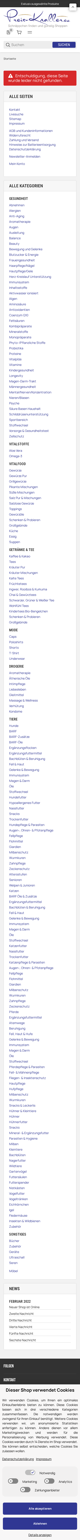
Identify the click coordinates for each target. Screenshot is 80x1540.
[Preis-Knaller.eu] (37, 18)
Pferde (14, 1012)
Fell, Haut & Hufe (21, 1034)
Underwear (17, 658)
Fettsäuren (16, 321)
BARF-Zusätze (19, 737)
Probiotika (16, 348)
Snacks (14, 814)
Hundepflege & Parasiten (26, 825)
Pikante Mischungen (23, 487)
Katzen (14, 891)
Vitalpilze (15, 359)
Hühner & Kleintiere (22, 1111)
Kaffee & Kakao (19, 556)
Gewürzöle (16, 514)
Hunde (13, 726)
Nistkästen (17, 1188)
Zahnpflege (17, 863)
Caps (12, 636)
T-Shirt (14, 653)
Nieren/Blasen (19, 398)
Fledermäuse (18, 1215)
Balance (15, 238)
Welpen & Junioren (22, 885)
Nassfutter (16, 808)
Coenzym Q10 (18, 315)
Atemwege (17, 1023)
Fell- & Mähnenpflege (24, 1072)
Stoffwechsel (18, 425)
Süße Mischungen (21, 492)
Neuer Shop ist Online (24, 1307)
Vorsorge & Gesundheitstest (29, 431)
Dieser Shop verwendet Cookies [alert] (40, 1390)
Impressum (44, 1459)
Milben (13, 1144)
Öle (11, 786)
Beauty (14, 243)
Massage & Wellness (23, 700)
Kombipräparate (20, 326)
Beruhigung (17, 1028)
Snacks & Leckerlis (22, 1105)
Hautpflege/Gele (21, 271)
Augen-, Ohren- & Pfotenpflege (31, 830)
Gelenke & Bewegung (24, 770)
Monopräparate (20, 337)
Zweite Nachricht (21, 1314)
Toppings (15, 509)
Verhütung (16, 706)
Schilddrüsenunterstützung (28, 414)
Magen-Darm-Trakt (22, 381)
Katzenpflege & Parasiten (27, 962)
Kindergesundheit (21, 370)
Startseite (10, 58)
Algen (13, 299)
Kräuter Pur (17, 567)
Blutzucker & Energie (23, 254)
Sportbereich (18, 420)
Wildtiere (15, 1166)
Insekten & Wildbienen (24, 1221)
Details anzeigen (40, 1535)
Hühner (14, 1116)
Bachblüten (17, 1155)
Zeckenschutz (19, 869)
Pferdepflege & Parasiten (27, 1067)
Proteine (15, 354)
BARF (13, 731)
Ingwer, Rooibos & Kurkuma (28, 589)
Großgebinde (18, 525)
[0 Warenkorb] (19, 32)
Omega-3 (15, 456)
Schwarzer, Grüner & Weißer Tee (31, 600)
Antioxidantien (19, 310)
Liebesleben (17, 689)
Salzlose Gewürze (21, 503)
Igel (11, 1210)
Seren (13, 1263)
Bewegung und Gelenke (25, 249)
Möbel (13, 1271)
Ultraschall (16, 1257)
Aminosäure (17, 304)
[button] (72, 7)
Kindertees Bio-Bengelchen (28, 611)
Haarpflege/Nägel (21, 265)
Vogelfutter (17, 1193)
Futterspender (19, 1182)
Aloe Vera (15, 450)
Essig (12, 536)
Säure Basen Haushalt (25, 409)
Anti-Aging (16, 216)
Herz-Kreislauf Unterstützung (30, 276)
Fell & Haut (16, 764)
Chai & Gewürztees (22, 595)
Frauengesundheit (22, 260)
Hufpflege (16, 1089)
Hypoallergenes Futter (24, 803)
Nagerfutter (17, 1160)
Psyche (14, 403)
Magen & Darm (19, 781)
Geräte (14, 1252)
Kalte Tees (16, 578)
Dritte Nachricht (20, 1320)
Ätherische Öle (19, 678)
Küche (13, 531)
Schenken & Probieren (24, 520)
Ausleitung (16, 232)
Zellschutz (16, 436)
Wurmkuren (17, 858)
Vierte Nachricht (20, 1327)
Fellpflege (16, 836)
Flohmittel (16, 841)
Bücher (14, 1241)
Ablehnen (40, 1523)
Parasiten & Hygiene (23, 1138)
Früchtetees (18, 584)
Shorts (14, 647)
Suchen (64, 45)
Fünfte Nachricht (21, 1333)
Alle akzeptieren (40, 1509)
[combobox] (31, 45)
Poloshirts (16, 642)
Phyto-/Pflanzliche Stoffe (27, 343)
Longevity (16, 376)
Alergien (15, 210)
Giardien (15, 847)
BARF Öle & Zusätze (23, 896)
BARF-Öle (16, 742)
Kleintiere (15, 1149)
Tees (12, 562)
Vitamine (15, 365)
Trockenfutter (18, 819)
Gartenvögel (18, 1171)
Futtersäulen (18, 1177)
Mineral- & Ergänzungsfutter (29, 1133)
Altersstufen (18, 874)
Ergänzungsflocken (22, 748)
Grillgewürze (17, 481)
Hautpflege (17, 1083)
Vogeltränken (18, 1199)
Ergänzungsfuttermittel (25, 753)
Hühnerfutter (18, 1122)
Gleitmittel (16, 695)
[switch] (30, 1472)
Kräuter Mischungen (23, 573)
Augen (13, 227)
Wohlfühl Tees (19, 606)
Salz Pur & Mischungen (25, 498)
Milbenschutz (18, 852)
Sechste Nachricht (22, 1340)
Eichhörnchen (19, 1204)
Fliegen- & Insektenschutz (27, 1078)
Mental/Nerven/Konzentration (30, 392)
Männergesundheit (22, 387)
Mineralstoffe (18, 332)
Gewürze (15, 470)
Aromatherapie (19, 221)
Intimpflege (17, 684)
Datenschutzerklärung (18, 1459)
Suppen (14, 542)
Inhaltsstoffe (18, 288)
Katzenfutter (18, 946)
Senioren (15, 880)
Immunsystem (19, 282)
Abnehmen (16, 205)
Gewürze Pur (18, 476)
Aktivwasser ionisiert (23, 293)
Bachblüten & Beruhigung (27, 759)
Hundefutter (17, 797)
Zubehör (15, 1226)
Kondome (15, 711)
